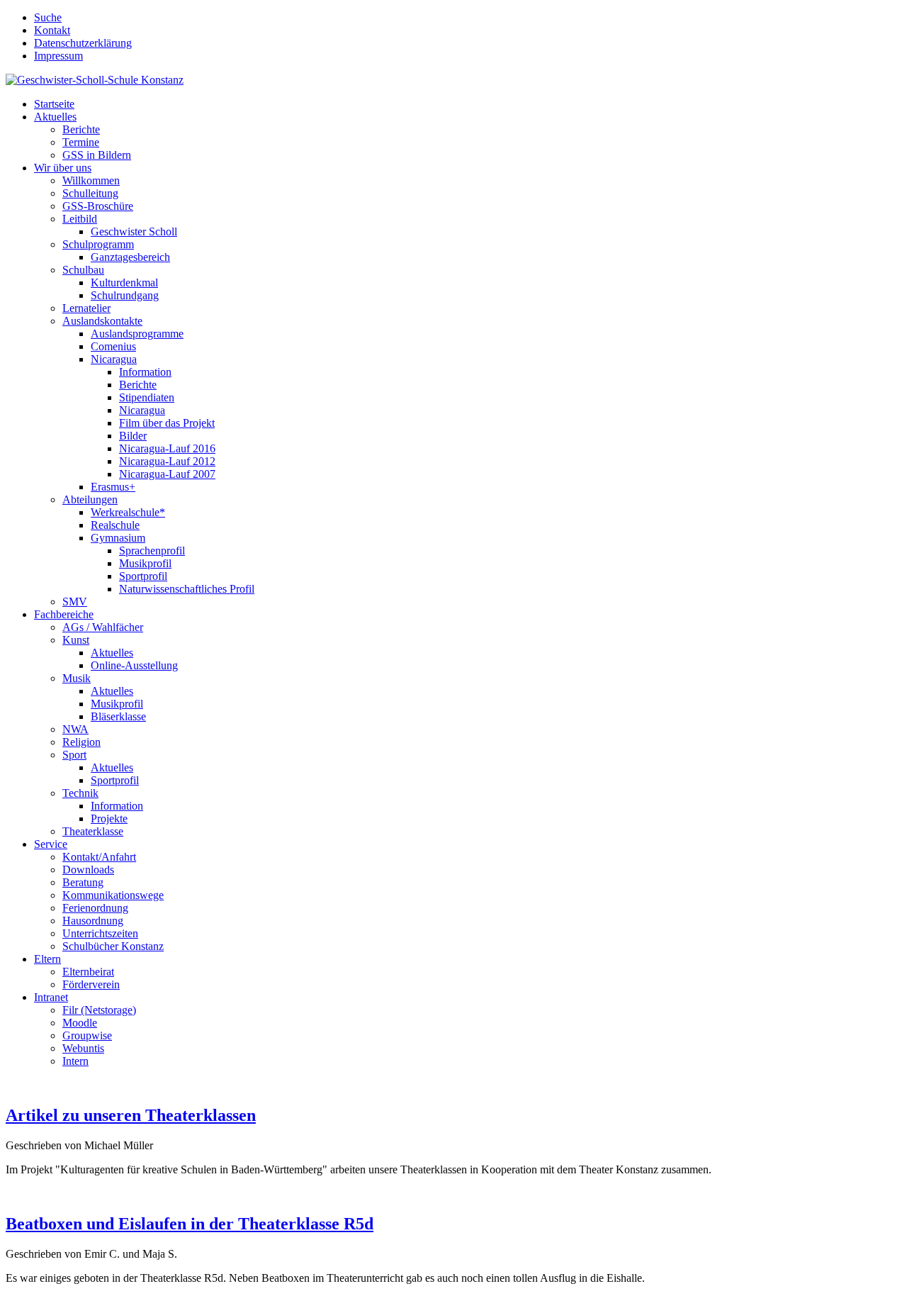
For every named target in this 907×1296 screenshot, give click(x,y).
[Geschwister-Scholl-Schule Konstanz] (95, 80)
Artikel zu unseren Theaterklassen (131, 1115)
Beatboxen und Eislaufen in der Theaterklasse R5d (189, 1223)
